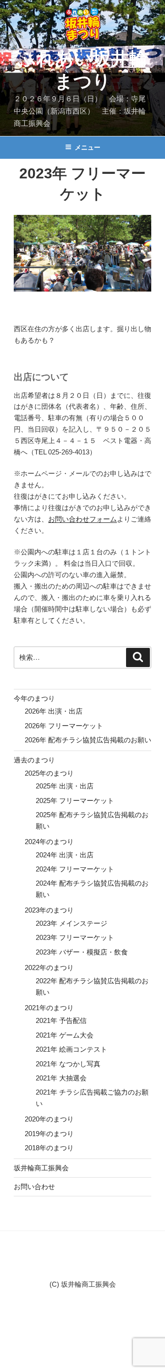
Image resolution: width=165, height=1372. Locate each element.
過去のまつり (34, 760)
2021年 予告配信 (61, 1020)
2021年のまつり (49, 1008)
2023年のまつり (49, 910)
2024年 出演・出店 (65, 855)
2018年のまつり (49, 1148)
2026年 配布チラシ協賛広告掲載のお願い (88, 740)
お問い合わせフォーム (82, 519)
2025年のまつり (49, 773)
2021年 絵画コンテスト (71, 1049)
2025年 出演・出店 (65, 786)
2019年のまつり (49, 1133)
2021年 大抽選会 (61, 1078)
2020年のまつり (49, 1119)
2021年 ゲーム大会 (65, 1035)
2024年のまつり (49, 841)
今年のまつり (34, 698)
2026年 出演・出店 (53, 711)
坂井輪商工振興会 (41, 1168)
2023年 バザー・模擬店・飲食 (82, 952)
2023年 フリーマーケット (75, 937)
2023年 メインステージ (71, 923)
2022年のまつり (49, 967)
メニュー (87, 147)
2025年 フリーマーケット (75, 800)
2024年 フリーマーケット (75, 869)
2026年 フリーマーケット (64, 726)
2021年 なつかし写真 (68, 1064)
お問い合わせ (34, 1186)
